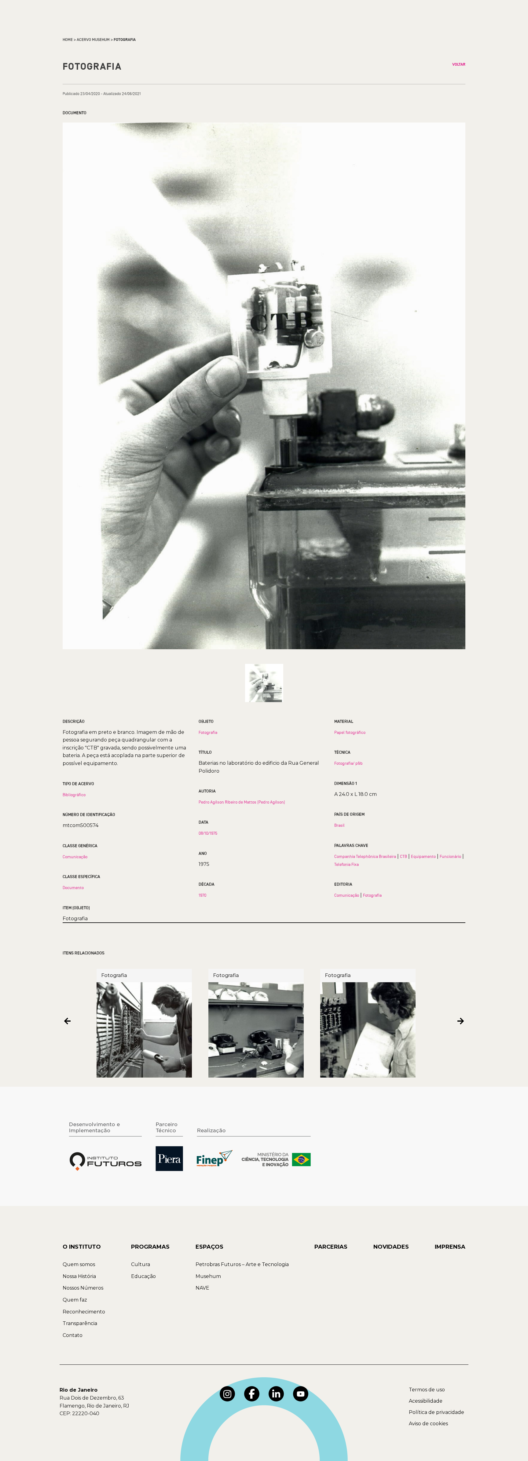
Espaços (209, 1246)
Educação (143, 1276)
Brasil (339, 825)
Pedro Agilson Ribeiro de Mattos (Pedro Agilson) (242, 802)
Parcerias (330, 1246)
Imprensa (450, 1246)
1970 (202, 895)
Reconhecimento (84, 1312)
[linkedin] (276, 1393)
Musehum (208, 1276)
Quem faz (75, 1300)
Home (68, 39)
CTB (403, 856)
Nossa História (79, 1276)
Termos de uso (427, 1390)
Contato (72, 1335)
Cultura (140, 1264)
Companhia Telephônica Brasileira (365, 856)
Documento (73, 887)
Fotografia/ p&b (348, 763)
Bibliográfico (74, 794)
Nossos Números (83, 1288)
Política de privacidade (436, 1412)
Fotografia (208, 732)
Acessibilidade (425, 1401)
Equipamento (423, 856)
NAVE (202, 1288)
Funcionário (450, 856)
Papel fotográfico (349, 732)
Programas (150, 1246)
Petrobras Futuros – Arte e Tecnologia (242, 1264)
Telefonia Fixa (346, 864)
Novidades (391, 1246)
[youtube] (300, 1393)
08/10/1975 (208, 833)
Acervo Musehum (93, 39)
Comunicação (75, 856)
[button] (67, 1021)
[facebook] (251, 1393)
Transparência (80, 1323)
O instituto (82, 1246)
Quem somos (79, 1264)
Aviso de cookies (428, 1423)
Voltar (458, 64)
